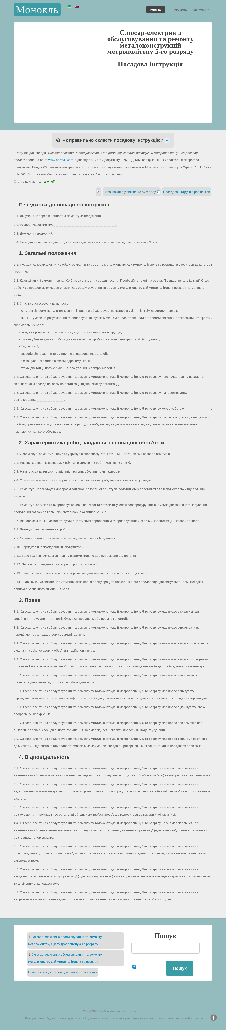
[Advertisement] (113, 94)
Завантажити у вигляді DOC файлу (130, 192)
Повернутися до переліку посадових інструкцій (62, 972)
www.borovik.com (60, 160)
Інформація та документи (191, 9)
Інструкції (155, 9)
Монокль (37, 9)
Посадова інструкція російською (187, 192)
